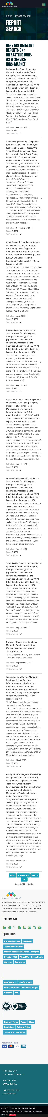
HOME (9, 16)
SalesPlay (27, 941)
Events (7, 957)
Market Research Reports (16, 951)
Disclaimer (9, 1027)
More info (4, 1115)
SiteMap (8, 992)
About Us (24, 957)
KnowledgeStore (12, 941)
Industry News (11, 1022)
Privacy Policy (23, 1027)
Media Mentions (12, 987)
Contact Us (20, 962)
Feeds (23, 1022)
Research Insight (30, 987)
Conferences (25, 982)
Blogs (31, 1022)
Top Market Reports (13, 946)
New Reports (10, 982)
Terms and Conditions (14, 1032)
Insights (35, 951)
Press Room (37, 957)
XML (17, 992)
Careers (8, 962)
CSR (15, 957)
